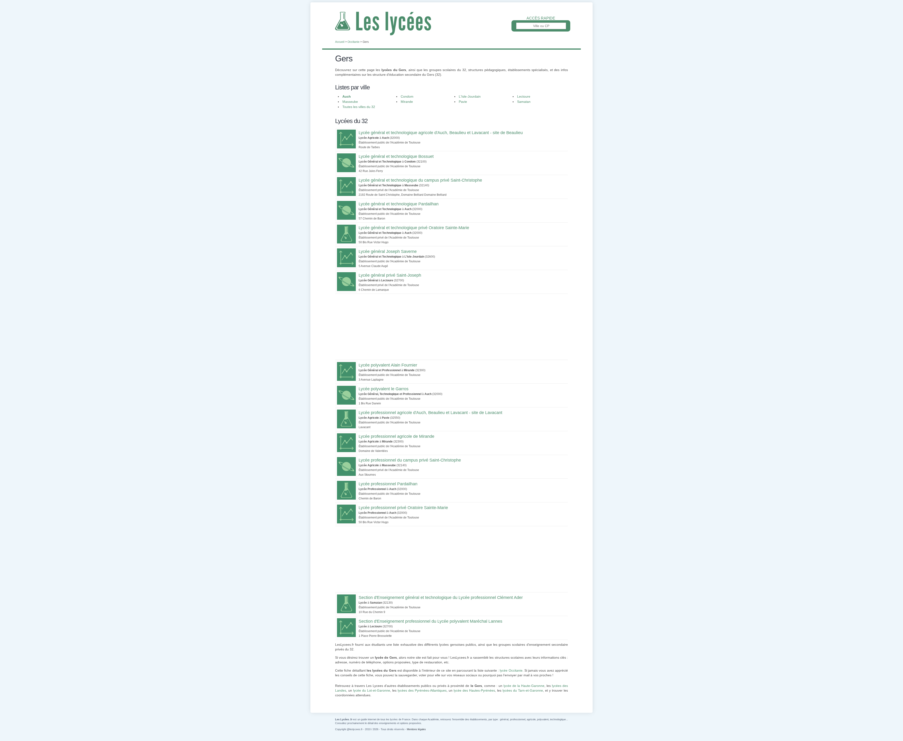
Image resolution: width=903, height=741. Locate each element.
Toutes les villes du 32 (358, 107)
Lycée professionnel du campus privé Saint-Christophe (410, 460)
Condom (407, 96)
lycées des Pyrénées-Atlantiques (422, 690)
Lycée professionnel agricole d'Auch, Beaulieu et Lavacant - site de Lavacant (430, 412)
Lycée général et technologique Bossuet (396, 156)
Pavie (463, 102)
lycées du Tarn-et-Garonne (523, 690)
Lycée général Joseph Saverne (388, 251)
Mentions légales (416, 729)
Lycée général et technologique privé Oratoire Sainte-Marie (414, 227)
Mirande (407, 102)
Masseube (350, 102)
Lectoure (523, 96)
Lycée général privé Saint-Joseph (390, 275)
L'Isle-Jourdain (470, 96)
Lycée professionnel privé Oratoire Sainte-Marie (403, 507)
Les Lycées (451, 23)
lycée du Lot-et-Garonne (371, 690)
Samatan (524, 102)
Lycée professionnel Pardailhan (388, 484)
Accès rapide (541, 18)
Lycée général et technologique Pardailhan (399, 204)
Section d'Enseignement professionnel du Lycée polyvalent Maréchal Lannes (430, 621)
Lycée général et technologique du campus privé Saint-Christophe (420, 180)
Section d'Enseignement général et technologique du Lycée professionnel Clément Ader (441, 597)
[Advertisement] (451, 327)
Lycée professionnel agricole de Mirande (396, 436)
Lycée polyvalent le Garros (383, 388)
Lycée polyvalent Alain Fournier (388, 365)
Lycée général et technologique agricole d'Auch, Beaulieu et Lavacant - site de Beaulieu (441, 132)
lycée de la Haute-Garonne (523, 686)
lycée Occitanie (511, 670)
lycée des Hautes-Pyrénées (474, 690)
